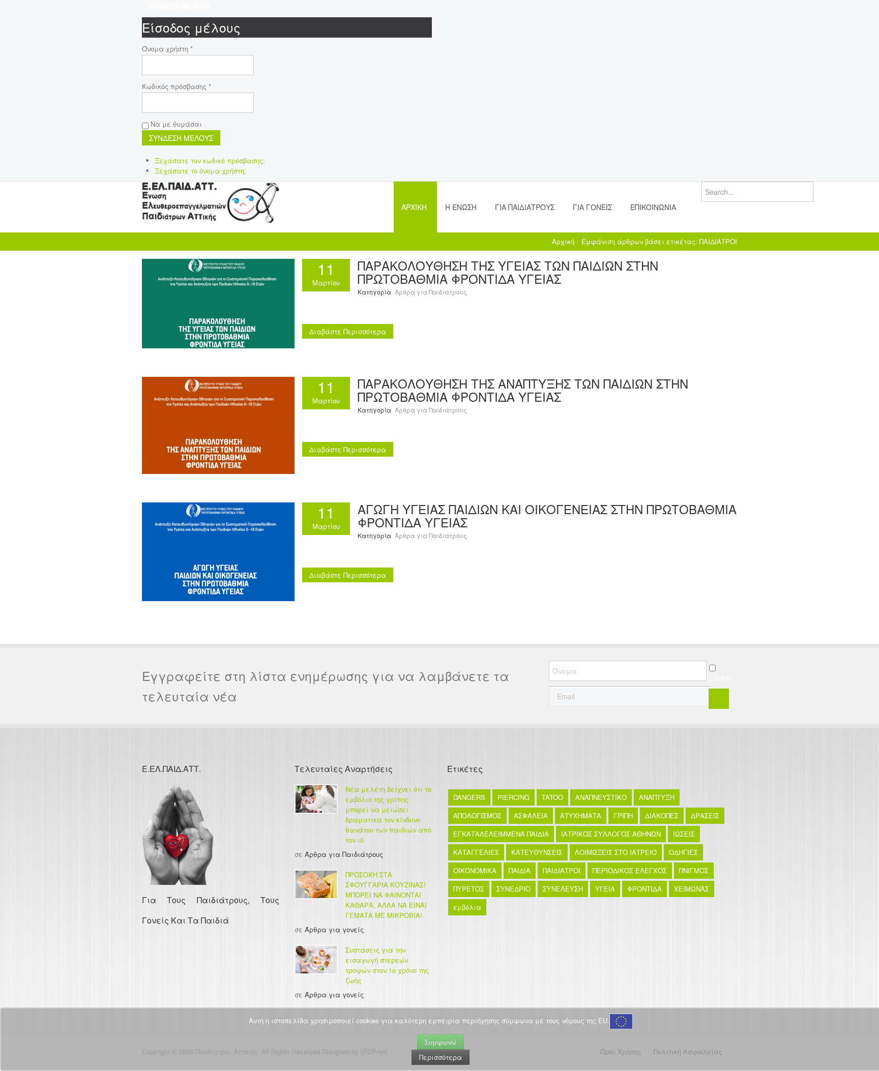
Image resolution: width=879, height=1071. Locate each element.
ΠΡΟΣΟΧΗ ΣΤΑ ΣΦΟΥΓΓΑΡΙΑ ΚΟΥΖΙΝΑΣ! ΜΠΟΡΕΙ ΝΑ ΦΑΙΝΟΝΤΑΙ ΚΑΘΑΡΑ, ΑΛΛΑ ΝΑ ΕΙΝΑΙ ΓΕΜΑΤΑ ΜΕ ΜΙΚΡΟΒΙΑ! (386, 895)
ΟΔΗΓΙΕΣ (683, 852)
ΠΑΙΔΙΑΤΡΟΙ (561, 870)
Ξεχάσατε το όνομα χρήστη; (200, 170)
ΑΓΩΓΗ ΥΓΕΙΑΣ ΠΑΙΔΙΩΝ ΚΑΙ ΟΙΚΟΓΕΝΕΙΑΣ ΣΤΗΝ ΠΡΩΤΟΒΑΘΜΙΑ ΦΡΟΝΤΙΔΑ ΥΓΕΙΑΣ (547, 515)
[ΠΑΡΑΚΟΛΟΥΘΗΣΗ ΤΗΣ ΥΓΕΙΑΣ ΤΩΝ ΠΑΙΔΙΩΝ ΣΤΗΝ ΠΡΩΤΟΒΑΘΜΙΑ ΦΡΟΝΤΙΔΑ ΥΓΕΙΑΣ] (218, 302)
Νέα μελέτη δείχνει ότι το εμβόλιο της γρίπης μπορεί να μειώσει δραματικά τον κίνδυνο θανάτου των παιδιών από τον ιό (388, 814)
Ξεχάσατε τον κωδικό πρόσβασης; (210, 160)
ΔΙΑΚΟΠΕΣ (662, 815)
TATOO (552, 797)
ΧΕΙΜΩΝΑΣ (691, 889)
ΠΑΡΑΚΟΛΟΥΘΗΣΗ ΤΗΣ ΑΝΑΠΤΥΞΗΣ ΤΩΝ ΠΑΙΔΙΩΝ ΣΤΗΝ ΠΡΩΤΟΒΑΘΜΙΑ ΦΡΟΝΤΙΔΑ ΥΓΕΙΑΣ (523, 389)
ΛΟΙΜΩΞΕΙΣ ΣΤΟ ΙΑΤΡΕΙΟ (616, 852)
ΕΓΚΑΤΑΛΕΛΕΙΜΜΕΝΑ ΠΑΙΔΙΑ (501, 834)
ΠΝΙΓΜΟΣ (694, 870)
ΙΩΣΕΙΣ (684, 834)
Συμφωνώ (440, 1042)
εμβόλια (467, 907)
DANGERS (469, 797)
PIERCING (513, 797)
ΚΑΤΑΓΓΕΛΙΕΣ (476, 852)
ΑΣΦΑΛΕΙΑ (531, 815)
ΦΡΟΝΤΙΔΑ (644, 889)
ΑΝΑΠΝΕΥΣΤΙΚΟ (601, 797)
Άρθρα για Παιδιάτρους (431, 291)
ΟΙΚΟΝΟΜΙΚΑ (474, 870)
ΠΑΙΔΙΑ (520, 870)
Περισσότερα (440, 1057)
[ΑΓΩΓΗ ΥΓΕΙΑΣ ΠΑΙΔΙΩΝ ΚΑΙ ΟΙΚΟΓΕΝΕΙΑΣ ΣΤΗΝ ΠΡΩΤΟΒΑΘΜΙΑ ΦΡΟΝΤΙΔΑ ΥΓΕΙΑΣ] (218, 550)
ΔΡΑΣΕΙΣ (705, 815)
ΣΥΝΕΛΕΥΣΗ (563, 889)
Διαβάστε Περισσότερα (347, 331)
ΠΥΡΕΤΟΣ (468, 889)
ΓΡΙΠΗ (623, 815)
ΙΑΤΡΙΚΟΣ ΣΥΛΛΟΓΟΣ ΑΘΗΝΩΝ (611, 834)
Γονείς (721, 677)
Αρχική (563, 241)
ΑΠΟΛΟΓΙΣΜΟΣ (477, 815)
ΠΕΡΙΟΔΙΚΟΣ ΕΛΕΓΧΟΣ (630, 870)
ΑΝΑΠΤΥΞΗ (657, 797)
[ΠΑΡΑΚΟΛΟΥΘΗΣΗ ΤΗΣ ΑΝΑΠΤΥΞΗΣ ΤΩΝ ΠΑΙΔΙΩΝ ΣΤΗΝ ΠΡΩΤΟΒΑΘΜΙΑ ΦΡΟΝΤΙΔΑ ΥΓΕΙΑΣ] (218, 424)
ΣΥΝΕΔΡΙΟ (513, 889)
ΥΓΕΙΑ (605, 889)
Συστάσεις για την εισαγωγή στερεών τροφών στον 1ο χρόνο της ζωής (387, 965)
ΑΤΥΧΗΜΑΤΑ (580, 815)
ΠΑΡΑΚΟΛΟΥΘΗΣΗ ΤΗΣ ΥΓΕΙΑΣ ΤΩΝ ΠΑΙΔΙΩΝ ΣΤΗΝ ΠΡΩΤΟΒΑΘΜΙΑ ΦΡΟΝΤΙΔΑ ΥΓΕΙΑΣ (508, 271)
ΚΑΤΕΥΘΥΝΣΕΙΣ (537, 852)
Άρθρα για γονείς (334, 929)
